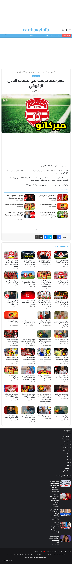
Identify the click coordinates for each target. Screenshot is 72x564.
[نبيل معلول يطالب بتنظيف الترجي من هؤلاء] (11, 410)
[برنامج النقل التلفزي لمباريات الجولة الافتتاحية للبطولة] (28, 255)
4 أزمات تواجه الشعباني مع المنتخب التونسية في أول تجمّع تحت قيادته (44, 303)
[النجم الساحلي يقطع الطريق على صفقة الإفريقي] (11, 334)
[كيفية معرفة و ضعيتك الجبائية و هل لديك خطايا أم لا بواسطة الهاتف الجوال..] (65, 483)
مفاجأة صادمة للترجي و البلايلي (14, 204)
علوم (68, 462)
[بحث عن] (66, 31)
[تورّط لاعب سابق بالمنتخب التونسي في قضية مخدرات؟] (61, 370)
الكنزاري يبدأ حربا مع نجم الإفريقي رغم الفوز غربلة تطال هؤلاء (13, 196)
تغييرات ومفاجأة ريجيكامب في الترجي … (45, 358)
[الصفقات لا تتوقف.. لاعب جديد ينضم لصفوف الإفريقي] (28, 295)
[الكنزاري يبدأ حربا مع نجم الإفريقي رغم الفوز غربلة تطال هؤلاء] (29, 197)
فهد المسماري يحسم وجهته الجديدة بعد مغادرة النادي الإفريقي (28, 378)
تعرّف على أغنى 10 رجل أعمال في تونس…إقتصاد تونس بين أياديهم (54, 513)
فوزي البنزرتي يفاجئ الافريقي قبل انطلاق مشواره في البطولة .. (14, 215)
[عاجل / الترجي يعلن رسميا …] (62, 206)
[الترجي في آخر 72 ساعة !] (44, 410)
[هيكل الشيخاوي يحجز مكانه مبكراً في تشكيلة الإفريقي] (61, 315)
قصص (67, 465)
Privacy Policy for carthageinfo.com (35, 557)
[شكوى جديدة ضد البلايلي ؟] (11, 370)
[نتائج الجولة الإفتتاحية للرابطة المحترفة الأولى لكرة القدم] (62, 214)
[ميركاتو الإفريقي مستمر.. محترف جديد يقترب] (28, 352)
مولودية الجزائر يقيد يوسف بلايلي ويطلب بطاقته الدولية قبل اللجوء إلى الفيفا (45, 283)
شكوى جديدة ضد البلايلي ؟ (13, 377)
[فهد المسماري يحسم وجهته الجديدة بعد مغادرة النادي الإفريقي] (28, 370)
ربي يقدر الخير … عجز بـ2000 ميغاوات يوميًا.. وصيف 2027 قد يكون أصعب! (41, 35)
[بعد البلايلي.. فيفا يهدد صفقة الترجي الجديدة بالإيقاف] (61, 352)
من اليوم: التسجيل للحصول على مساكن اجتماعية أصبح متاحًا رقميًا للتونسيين (54, 499)
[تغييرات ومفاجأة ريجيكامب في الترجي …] (44, 352)
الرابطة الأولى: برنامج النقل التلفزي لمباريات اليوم (62, 263)
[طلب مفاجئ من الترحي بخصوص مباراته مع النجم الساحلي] (28, 275)
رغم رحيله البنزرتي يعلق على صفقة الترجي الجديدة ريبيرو (28, 396)
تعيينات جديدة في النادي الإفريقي (63, 282)
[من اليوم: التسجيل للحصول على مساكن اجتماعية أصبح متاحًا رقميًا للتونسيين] (65, 496)
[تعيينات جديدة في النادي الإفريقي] (61, 275)
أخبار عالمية (66, 447)
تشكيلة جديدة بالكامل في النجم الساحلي (12, 282)
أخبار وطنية (66, 450)
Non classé (66, 436)
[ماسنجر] (46, 237)
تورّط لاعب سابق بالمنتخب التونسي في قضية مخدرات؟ (61, 378)
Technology (65, 439)
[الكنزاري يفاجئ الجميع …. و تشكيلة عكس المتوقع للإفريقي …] (44, 255)
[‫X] (55, 237)
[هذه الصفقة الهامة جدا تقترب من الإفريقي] (28, 315)
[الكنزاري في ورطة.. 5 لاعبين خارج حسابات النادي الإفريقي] (11, 295)
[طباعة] (37, 237)
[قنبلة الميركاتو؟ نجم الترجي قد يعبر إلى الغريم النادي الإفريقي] (28, 334)
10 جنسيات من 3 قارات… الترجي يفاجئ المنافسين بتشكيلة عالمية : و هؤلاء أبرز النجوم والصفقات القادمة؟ (44, 397)
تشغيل (67, 456)
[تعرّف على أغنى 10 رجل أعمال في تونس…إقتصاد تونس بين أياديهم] (65, 512)
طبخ (68, 459)
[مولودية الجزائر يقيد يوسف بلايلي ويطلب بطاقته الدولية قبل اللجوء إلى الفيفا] (44, 275)
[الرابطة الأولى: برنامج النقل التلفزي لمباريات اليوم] (61, 255)
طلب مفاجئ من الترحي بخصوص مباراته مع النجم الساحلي (28, 283)
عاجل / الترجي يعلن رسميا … (48, 204)
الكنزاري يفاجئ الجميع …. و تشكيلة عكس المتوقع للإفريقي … (45, 263)
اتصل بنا (13, 554)
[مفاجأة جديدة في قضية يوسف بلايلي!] (44, 370)
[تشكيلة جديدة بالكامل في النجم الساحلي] (11, 275)
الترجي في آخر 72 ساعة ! (44, 416)
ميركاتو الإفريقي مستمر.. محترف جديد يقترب (29, 359)
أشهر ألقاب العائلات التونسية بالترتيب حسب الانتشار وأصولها (54, 527)
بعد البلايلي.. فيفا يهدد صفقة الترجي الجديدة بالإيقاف (61, 359)
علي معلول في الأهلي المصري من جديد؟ (61, 395)
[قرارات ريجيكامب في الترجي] (61, 410)
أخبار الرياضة (44, 72)
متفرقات (67, 468)
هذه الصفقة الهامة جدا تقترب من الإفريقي (28, 322)
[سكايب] (50, 237)
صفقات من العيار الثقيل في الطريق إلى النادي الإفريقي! (11, 396)
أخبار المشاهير (65, 445)
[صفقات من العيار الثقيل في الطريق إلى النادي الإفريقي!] (11, 388)
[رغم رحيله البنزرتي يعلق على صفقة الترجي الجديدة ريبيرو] (28, 388)
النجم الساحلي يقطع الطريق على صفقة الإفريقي (12, 341)
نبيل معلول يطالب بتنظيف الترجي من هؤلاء (11, 417)
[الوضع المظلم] (63, 31)
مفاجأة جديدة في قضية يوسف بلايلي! (44, 377)
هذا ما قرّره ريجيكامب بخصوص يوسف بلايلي (45, 322)
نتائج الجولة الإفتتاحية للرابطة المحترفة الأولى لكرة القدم (48, 213)
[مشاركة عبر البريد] (41, 237)
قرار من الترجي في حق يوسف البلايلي (61, 340)
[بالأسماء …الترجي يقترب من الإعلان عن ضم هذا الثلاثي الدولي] (61, 295)
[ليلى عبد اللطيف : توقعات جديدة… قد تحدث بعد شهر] (65, 538)
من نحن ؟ (7, 554)
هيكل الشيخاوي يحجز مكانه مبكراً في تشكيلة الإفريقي (61, 323)
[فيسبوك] (59, 237)
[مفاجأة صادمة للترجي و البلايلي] (29, 206)
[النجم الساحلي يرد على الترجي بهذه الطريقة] (62, 197)
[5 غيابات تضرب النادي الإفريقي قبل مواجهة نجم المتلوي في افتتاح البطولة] (11, 255)
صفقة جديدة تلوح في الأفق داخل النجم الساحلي (28, 418)
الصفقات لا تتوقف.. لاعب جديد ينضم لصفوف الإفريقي (28, 303)
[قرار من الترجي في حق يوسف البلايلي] (61, 334)
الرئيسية (51, 72)
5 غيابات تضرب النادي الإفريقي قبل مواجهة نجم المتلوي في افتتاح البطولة (11, 263)
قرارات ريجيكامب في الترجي (62, 417)
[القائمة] (70, 31)
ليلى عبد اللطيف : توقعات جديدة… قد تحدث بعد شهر (54, 539)
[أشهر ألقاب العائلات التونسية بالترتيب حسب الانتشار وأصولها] (65, 525)
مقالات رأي (66, 471)
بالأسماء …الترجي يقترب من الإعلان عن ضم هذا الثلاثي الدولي (61, 303)
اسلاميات (66, 453)
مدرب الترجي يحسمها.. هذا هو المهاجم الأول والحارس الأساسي (45, 341)
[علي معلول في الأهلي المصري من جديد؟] (61, 388)
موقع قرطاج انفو (38, 551)
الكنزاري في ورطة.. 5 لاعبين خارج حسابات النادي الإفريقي (12, 303)
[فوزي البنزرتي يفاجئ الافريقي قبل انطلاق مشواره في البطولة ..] (29, 214)
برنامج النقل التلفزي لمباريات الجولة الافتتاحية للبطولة (29, 263)
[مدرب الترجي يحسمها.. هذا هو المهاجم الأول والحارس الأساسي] (44, 334)
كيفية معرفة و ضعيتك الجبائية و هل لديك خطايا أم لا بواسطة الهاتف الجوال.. (54, 485)
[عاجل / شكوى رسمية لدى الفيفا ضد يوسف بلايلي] (11, 352)
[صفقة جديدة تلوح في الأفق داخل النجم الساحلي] (28, 410)
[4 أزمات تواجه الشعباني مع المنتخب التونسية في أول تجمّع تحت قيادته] (44, 295)
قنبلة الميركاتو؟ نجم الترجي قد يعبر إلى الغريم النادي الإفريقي (28, 341)
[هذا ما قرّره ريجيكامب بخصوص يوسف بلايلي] (44, 315)
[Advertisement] (36, 13)
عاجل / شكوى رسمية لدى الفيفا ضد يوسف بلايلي (12, 359)
